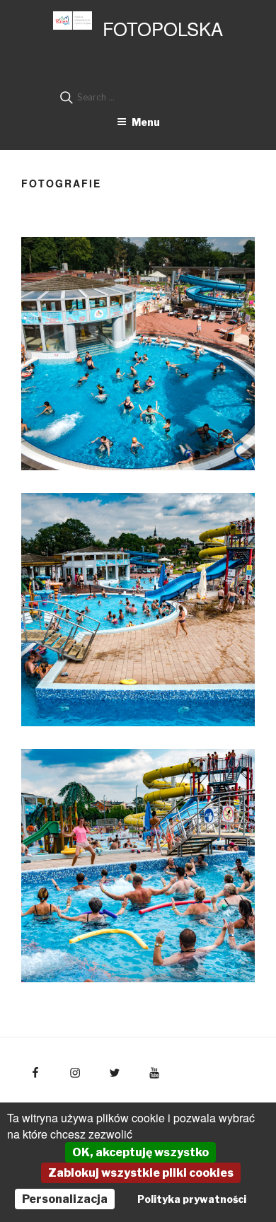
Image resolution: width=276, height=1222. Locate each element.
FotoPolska (163, 28)
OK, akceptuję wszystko (140, 1152)
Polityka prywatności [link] (191, 1199)
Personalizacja (65, 1199)
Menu (146, 122)
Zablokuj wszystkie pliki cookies (141, 1173)
